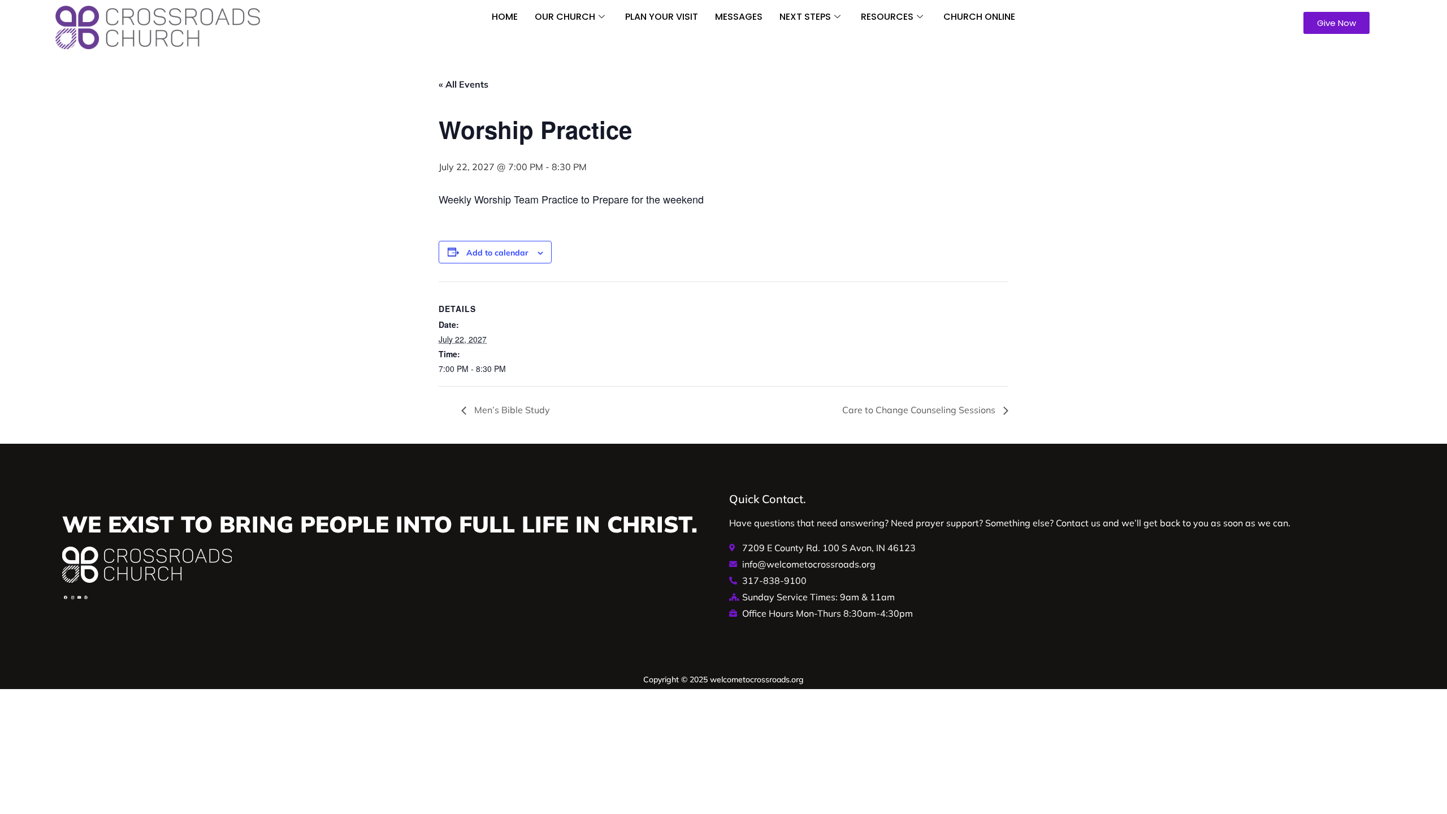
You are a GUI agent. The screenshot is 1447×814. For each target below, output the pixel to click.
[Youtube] (79, 597)
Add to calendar (497, 253)
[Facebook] (65, 597)
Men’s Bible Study (511, 409)
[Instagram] (72, 597)
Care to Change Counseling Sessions (920, 409)
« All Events (463, 84)
